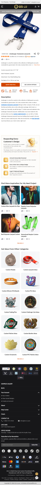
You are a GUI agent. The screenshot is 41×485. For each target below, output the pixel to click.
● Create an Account (7, 401)
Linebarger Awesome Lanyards (9, 105)
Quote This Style (10, 85)
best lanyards (35, 118)
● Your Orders (5, 396)
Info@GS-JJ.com (25, 421)
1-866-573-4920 (8, 421)
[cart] (38, 6)
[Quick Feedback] (36, 477)
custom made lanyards (20, 114)
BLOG (3, 388)
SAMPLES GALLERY (7, 384)
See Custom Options (30, 85)
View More (37, 65)
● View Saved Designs (7, 398)
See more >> (20, 243)
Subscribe (35, 445)
